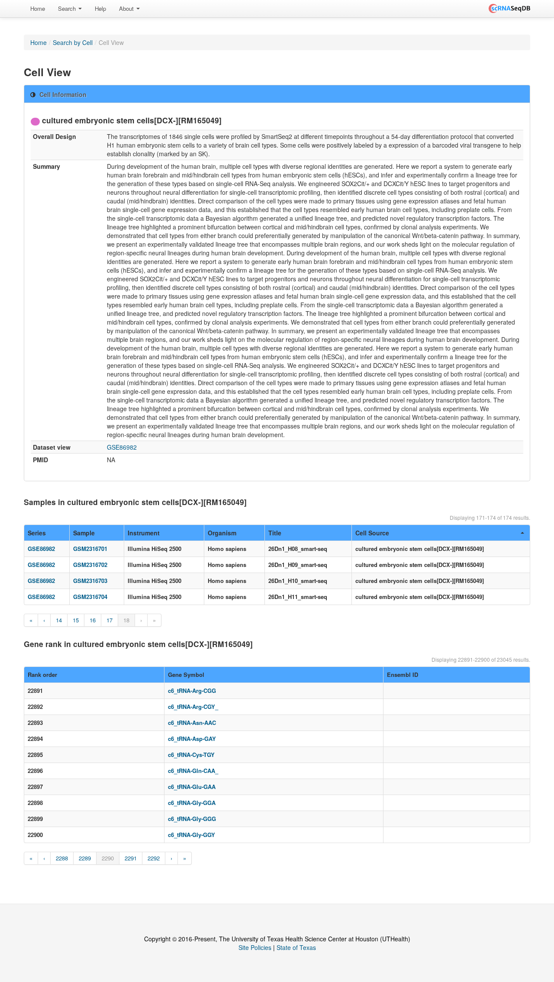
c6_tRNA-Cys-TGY (191, 754)
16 (93, 620)
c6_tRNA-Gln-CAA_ (193, 770)
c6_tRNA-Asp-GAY (192, 738)
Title (274, 532)
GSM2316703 (90, 580)
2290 (108, 858)
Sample (84, 532)
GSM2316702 (90, 564)
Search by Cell (73, 42)
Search (67, 8)
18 (126, 620)
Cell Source (372, 532)
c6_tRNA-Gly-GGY (191, 835)
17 (109, 620)
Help (100, 8)
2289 (85, 858)
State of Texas (296, 947)
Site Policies (254, 947)
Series (37, 532)
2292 (154, 858)
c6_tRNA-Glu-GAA (192, 786)
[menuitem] (38, 8)
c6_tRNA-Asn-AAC (192, 722)
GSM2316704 (90, 596)
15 (76, 620)
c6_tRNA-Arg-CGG (192, 690)
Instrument (144, 532)
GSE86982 (122, 447)
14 (59, 620)
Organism (222, 532)
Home (37, 8)
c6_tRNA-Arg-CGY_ (193, 706)
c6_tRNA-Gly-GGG (192, 819)
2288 (62, 858)
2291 (131, 858)
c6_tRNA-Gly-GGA (192, 802)
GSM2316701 (90, 548)
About (127, 8)
